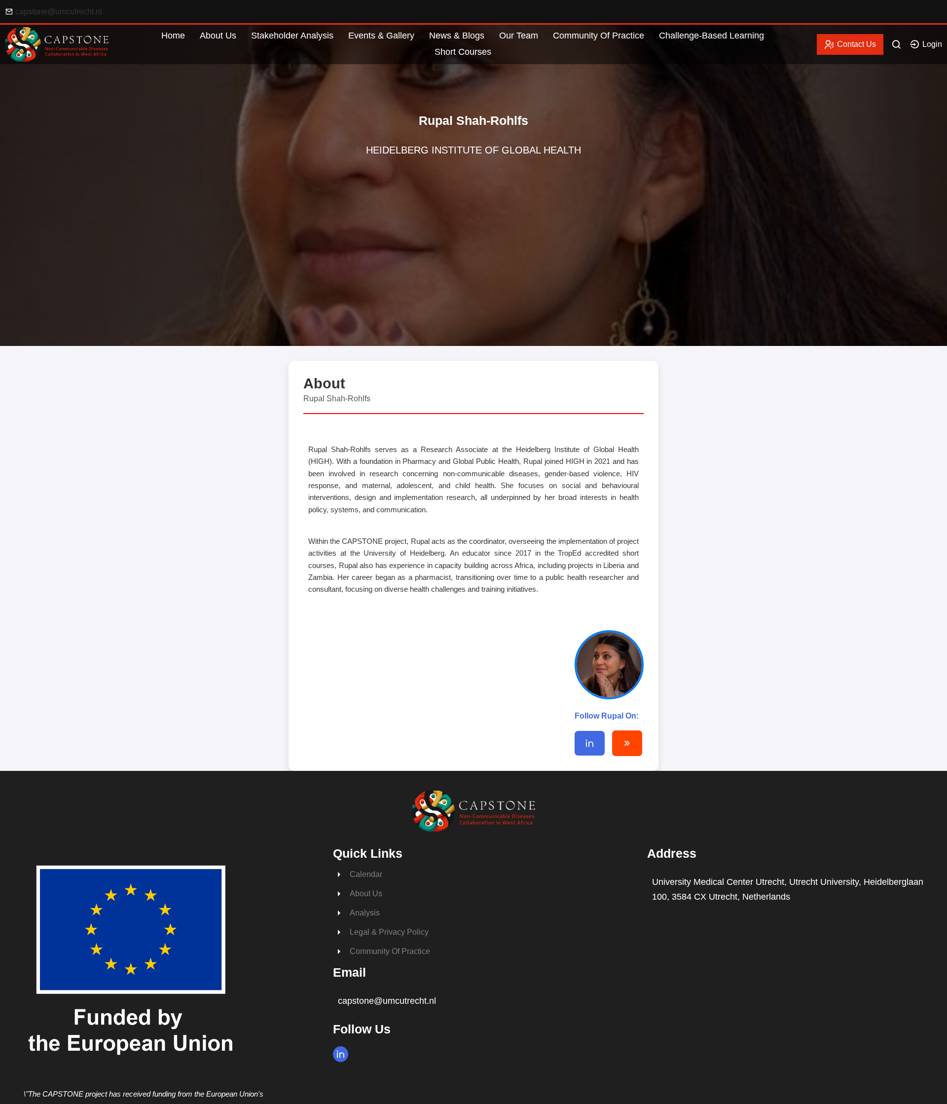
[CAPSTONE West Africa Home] (57, 59)
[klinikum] (627, 743)
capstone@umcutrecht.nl (58, 11)
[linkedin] (590, 743)
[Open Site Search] (896, 44)
